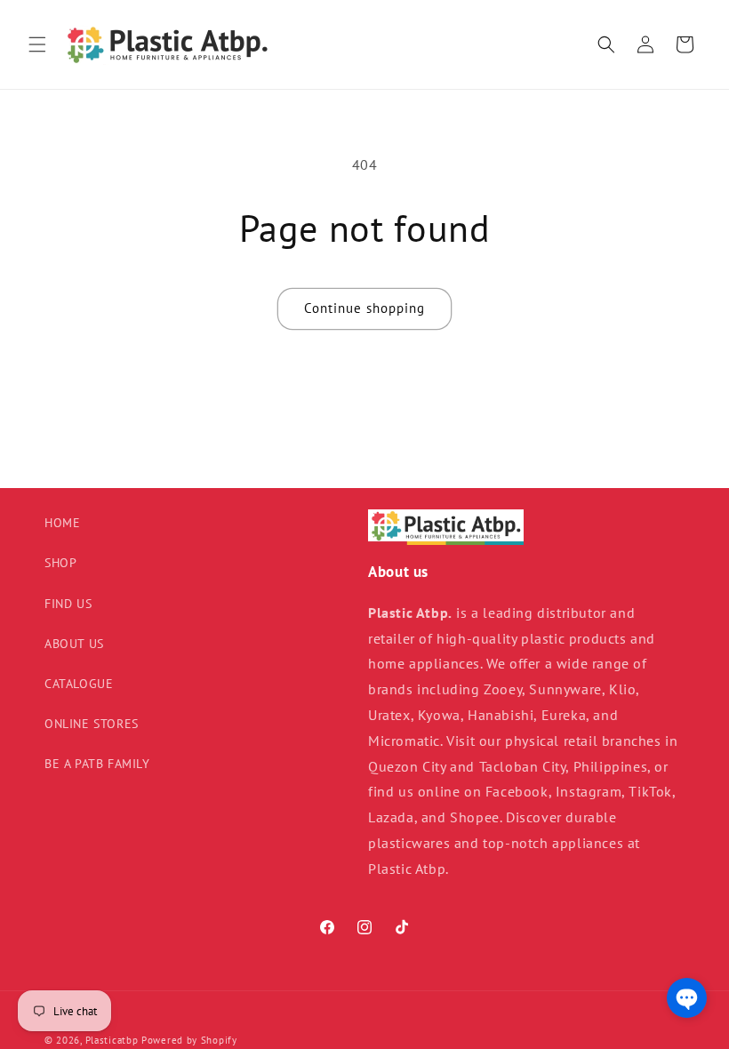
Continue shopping (364, 308)
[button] (37, 44)
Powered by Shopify (189, 1040)
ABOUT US (74, 644)
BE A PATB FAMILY (97, 764)
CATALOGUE (78, 684)
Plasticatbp (112, 1040)
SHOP (60, 563)
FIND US (68, 604)
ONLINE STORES (91, 724)
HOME (62, 523)
